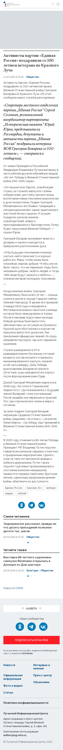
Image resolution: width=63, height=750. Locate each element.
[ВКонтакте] (41, 505)
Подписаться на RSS (31, 640)
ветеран (51, 488)
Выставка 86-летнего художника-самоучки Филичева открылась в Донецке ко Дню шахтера (27, 560)
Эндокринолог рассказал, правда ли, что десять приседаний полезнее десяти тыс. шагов (30, 527)
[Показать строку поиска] (52, 4)
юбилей (22, 493)
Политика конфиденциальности (25, 702)
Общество (32, 77)
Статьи (8, 692)
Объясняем (41, 682)
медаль (9, 493)
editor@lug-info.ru (14, 735)
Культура (32, 570)
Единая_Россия (13, 488)
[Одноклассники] (21, 505)
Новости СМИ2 (13, 588)
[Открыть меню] (58, 4)
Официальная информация (13, 677)
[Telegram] (31, 505)
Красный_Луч (34, 488)
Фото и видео (13, 685)
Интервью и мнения (41, 667)
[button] (28, 542)
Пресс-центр (42, 675)
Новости (9, 665)
